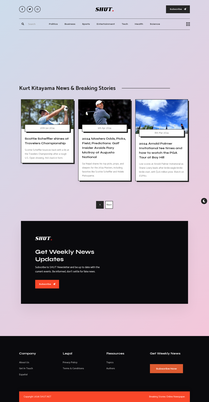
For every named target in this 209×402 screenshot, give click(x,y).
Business (70, 24)
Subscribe (176, 9)
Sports (86, 24)
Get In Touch (26, 368)
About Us (24, 362)
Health (139, 24)
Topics (110, 362)
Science (155, 24)
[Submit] (22, 24)
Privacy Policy (70, 362)
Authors (110, 368)
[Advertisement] (104, 54)
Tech (125, 24)
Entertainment (106, 24)
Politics (53, 24)
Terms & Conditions (73, 368)
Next (109, 205)
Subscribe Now (166, 368)
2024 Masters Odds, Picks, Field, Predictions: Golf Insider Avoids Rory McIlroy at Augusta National (104, 148)
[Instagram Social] (37, 9)
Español (23, 375)
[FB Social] (22, 9)
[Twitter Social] (30, 9)
